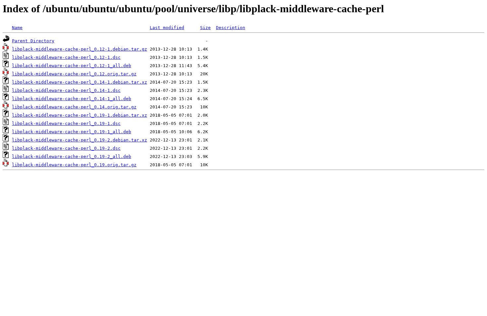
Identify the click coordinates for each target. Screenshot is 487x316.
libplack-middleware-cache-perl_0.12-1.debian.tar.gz (79, 49)
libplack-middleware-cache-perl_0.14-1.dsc (66, 90)
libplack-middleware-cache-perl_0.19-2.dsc (66, 148)
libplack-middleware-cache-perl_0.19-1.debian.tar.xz (79, 115)
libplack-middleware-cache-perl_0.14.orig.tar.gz (74, 106)
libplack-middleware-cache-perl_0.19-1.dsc (66, 123)
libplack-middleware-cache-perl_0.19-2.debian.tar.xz (79, 140)
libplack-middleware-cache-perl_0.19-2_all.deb (71, 156)
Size (205, 27)
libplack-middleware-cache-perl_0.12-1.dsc (66, 57)
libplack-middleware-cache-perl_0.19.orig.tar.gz (74, 164)
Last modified (167, 27)
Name (17, 27)
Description (230, 27)
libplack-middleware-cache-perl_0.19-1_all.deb (71, 131)
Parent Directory (33, 40)
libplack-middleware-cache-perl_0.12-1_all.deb (71, 65)
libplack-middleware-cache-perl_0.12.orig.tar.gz (74, 73)
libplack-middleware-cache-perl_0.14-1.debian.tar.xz (79, 82)
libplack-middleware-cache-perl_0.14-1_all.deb (71, 98)
